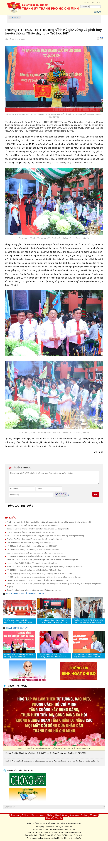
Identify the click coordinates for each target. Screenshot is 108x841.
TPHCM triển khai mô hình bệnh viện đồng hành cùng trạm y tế (31, 543)
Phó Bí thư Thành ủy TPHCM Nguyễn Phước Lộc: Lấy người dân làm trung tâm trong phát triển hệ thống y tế (49, 522)
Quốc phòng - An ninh (78, 815)
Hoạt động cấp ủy (17, 628)
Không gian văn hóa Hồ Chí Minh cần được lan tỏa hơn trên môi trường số (53, 621)
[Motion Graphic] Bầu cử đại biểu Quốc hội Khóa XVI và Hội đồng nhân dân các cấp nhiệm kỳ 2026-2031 (46, 753)
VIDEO (11, 686)
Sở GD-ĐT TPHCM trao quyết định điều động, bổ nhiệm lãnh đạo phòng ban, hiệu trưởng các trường (45, 536)
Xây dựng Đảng (37, 815)
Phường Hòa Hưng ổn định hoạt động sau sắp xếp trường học (30, 532)
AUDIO (24, 686)
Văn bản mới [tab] (11, 770)
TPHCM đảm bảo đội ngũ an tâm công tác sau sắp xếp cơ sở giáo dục (34, 549)
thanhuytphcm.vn (43, 838)
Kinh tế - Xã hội (61, 815)
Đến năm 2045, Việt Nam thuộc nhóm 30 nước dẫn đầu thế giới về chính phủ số (37, 580)
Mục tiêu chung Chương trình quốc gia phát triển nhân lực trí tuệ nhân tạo (35, 553)
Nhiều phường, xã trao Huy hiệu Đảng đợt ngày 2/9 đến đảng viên (18, 655)
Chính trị (25, 815)
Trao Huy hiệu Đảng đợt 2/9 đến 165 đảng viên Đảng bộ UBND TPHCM (87, 655)
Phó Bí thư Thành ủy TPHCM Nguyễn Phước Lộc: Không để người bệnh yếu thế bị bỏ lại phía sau (44, 567)
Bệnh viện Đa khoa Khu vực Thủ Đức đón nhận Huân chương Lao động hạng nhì (38, 529)
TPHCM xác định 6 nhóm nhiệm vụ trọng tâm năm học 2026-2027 (32, 546)
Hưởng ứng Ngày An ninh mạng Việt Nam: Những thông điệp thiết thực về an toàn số (39, 573)
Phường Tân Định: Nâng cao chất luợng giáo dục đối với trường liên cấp (34, 539)
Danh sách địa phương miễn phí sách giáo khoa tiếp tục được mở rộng (34, 590)
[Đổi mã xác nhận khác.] (68, 495)
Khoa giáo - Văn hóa (54, 818)
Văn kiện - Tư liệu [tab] (26, 770)
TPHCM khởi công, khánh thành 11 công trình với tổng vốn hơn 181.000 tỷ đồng (19, 621)
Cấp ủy (49, 815)
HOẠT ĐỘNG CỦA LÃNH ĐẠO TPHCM (25, 594)
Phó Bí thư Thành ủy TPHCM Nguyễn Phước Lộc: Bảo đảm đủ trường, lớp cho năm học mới (42, 560)
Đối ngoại (93, 815)
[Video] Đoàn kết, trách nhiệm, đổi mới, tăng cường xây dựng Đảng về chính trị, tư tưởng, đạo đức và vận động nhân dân (52, 761)
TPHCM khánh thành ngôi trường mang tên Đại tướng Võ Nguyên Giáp (34, 570)
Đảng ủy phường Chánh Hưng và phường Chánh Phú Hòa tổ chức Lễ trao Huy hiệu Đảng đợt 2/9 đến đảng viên (53, 655)
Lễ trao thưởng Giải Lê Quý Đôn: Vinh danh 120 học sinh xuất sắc (32, 563)
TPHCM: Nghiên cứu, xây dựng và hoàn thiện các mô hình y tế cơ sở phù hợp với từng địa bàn (43, 577)
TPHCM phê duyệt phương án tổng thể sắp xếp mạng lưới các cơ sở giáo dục (37, 556)
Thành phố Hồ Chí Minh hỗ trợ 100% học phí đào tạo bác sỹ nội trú (32, 525)
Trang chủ (15, 815)
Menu (98, 12)
